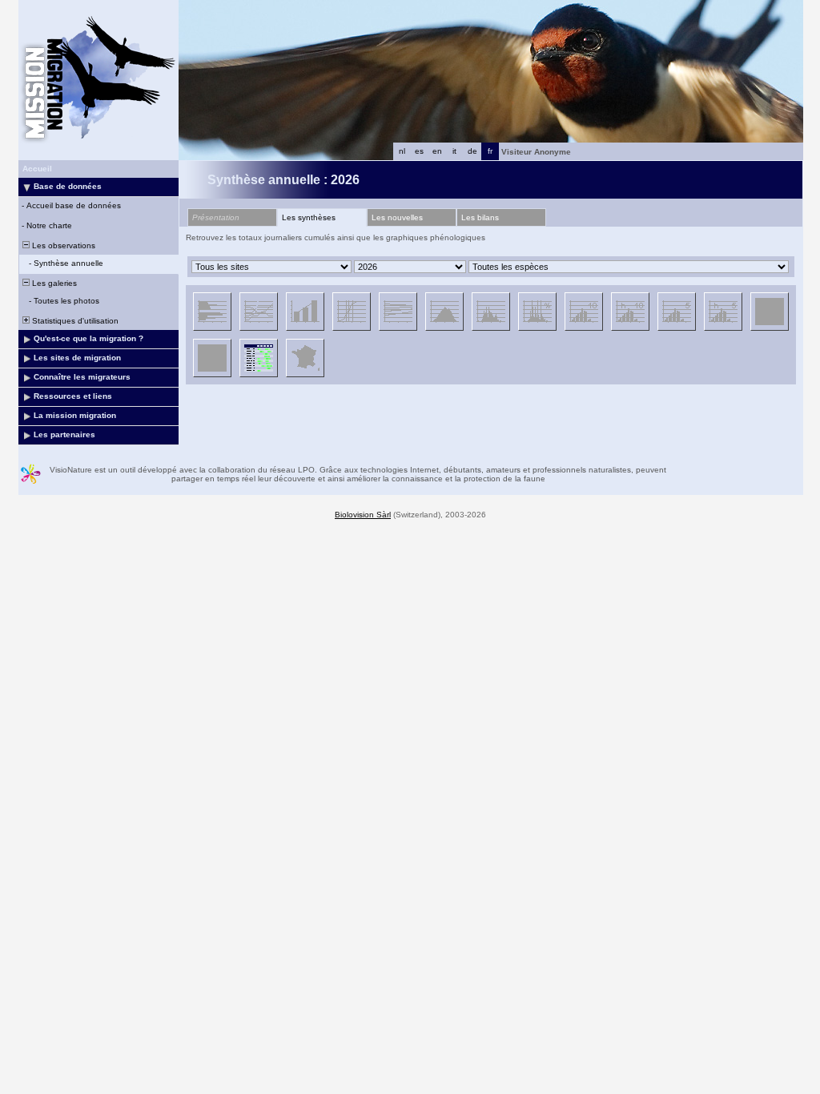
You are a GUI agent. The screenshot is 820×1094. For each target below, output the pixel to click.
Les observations (62, 245)
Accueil (37, 168)
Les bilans (480, 217)
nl (402, 151)
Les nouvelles (397, 217)
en (437, 151)
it (454, 151)
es (419, 151)
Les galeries (53, 283)
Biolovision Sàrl (363, 514)
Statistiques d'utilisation (74, 320)
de (472, 151)
